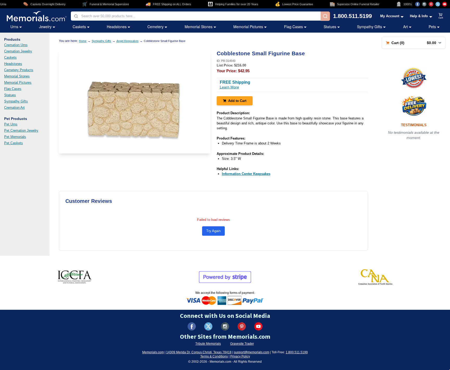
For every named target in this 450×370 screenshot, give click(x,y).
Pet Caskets (13, 143)
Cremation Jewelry (18, 51)
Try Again (213, 231)
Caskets (79, 26)
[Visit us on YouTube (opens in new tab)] (444, 4)
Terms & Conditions (214, 356)
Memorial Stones (199, 26)
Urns (14, 26)
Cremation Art (14, 108)
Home (82, 41)
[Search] (325, 16)
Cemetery (155, 26)
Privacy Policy (240, 356)
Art (405, 26)
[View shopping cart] (441, 16)
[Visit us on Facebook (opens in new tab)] (417, 4)
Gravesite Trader (242, 343)
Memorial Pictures (248, 26)
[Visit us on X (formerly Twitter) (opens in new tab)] (208, 326)
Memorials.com (153, 352)
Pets (432, 26)
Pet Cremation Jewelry (21, 130)
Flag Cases (293, 26)
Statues (330, 26)
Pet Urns (10, 124)
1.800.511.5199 (352, 16)
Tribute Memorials (208, 343)
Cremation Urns (16, 45)
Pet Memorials (15, 137)
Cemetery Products (18, 70)
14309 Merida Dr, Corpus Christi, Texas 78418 (199, 352)
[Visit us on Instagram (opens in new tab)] (424, 4)
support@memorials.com (251, 352)
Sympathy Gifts (369, 26)
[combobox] (196, 16)
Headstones (117, 26)
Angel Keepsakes (127, 41)
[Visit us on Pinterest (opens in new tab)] (431, 4)
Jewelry (45, 26)
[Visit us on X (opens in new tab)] (437, 4)
